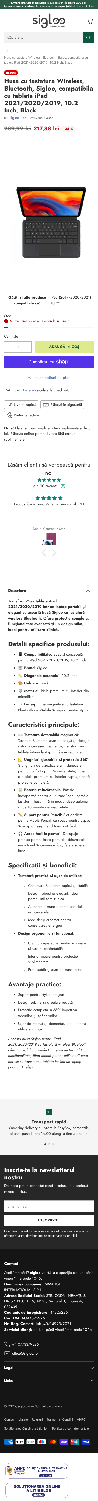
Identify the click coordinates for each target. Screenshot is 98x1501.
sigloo (14, 117)
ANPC (81, 1419)
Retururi (37, 1419)
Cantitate (11, 336)
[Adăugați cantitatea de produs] (26, 347)
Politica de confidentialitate (70, 1428)
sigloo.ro (24, 1406)
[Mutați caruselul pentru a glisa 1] (45, 1144)
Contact (9, 1419)
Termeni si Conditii (60, 1419)
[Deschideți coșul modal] (90, 21)
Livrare (28, 390)
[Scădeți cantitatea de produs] (8, 347)
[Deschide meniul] (7, 21)
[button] (45, 552)
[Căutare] (88, 37)
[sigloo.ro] (49, 20)
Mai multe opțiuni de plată (49, 377)
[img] (49, 480)
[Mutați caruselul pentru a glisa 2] (49, 1144)
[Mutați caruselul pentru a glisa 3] (53, 1144)
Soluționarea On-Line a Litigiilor (26, 1428)
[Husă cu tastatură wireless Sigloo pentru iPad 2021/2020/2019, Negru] (49, 212)
